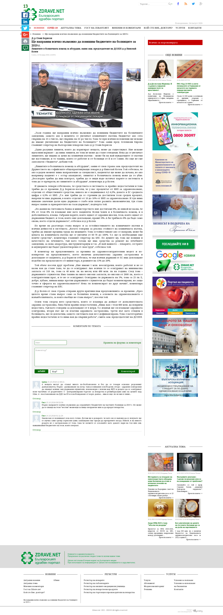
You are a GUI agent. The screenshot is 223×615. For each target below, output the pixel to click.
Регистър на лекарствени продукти (101, 589)
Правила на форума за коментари (122, 342)
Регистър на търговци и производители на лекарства (109, 592)
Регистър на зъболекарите (96, 583)
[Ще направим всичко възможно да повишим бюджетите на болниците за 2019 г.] (42, 15)
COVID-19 (52, 27)
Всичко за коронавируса (163, 42)
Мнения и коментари (126, 27)
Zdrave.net (96, 610)
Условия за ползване (183, 580)
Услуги (180, 27)
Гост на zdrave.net (96, 27)
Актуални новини (32, 580)
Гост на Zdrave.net (32, 589)
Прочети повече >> (166, 102)
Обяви (56, 580)
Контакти (194, 27)
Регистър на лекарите (94, 580)
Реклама (148, 589)
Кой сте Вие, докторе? (158, 27)
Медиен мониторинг (154, 586)
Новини (39, 27)
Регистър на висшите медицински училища (104, 586)
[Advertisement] (147, 14)
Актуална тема (71, 27)
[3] (25, 50)
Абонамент (149, 583)
